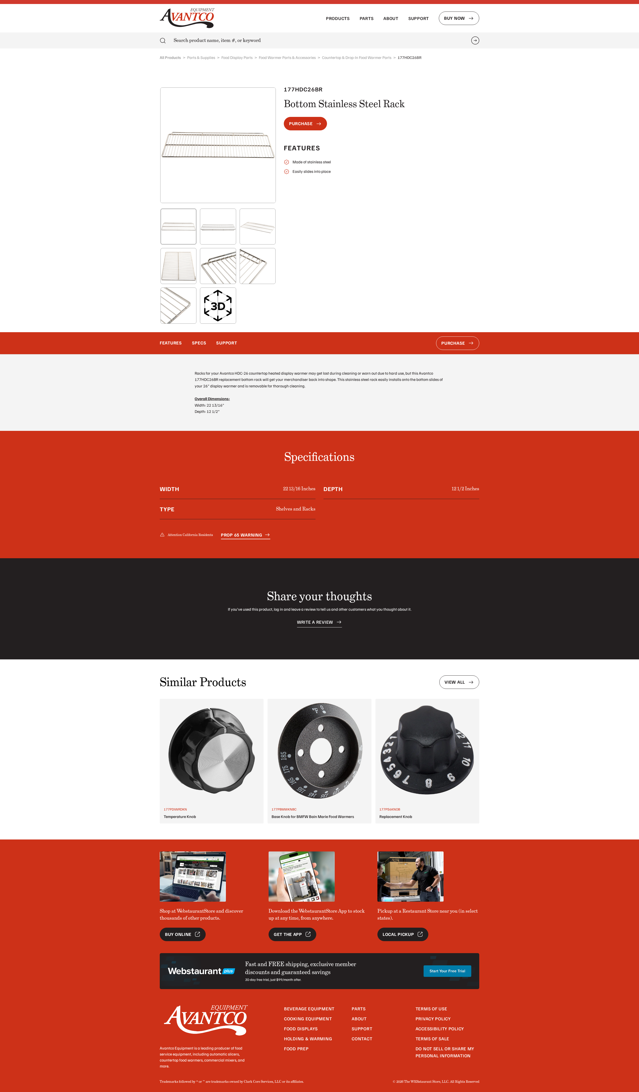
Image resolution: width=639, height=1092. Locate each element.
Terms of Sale (432, 1038)
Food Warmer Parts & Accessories (287, 57)
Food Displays (301, 1028)
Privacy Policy (433, 1018)
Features (171, 342)
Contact (362, 1038)
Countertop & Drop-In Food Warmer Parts (356, 57)
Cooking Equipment (308, 1018)
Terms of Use (431, 1008)
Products (338, 18)
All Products (170, 57)
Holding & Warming (308, 1038)
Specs (199, 342)
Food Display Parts (237, 57)
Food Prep (296, 1048)
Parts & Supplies (201, 57)
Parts (367, 18)
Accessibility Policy (440, 1028)
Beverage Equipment (309, 1008)
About (390, 18)
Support (418, 18)
